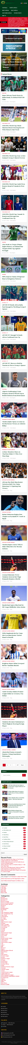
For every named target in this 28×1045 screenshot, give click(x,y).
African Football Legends (9, 749)
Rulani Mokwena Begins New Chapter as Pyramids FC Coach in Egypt (16, 26)
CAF (2, 911)
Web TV (4, 15)
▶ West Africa (4, 1010)
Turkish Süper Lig (5, 973)
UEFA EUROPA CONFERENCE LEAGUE (10, 976)
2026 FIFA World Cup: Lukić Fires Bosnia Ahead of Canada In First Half (13, 186)
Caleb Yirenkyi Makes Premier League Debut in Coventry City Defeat (12, 694)
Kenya (2, 937)
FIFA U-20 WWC (5, 924)
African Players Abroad (8, 479)
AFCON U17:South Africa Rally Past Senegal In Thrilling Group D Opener (14, 307)
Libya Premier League (6, 942)
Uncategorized (4, 977)
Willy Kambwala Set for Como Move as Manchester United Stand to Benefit (12, 635)
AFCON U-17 (5, 302)
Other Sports (17, 13)
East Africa (14, 10)
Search (3, 853)
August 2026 (4, 886)
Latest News (4, 941)
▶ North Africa (4, 1008)
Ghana (2, 931)
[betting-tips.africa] (14, 38)
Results (3, 957)
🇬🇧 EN (25, 3)
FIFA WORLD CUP (6, 123)
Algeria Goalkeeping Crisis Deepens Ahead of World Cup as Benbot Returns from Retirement (13, 393)
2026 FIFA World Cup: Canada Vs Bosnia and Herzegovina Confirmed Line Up (13, 216)
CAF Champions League (7, 912)
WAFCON (4, 93)
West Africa (5, 10)
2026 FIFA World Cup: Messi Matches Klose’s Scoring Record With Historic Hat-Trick (13, 128)
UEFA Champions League (7, 975)
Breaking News (4, 908)
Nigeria (4, 242)
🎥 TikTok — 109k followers (7, 1024)
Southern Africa (7, 13)
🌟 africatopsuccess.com (6, 1037)
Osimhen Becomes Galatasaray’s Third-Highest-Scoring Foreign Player (13, 724)
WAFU (2, 981)
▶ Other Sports (4, 1016)
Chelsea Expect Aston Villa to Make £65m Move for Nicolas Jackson (12, 547)
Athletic (3, 907)
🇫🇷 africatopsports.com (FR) (7, 1033)
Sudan (2, 965)
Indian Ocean (4, 934)
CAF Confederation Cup (7, 913)
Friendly (3, 930)
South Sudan (4, 962)
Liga (2, 943)
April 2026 (3, 891)
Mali (2, 946)
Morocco (3, 947)
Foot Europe (4, 927)
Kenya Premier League (6, 938)
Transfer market (5, 969)
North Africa (13, 7)
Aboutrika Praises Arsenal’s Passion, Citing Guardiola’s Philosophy (11, 754)
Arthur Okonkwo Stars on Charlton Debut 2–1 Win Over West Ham (18, 22)
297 (18, 765)
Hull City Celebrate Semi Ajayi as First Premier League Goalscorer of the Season (17, 18)
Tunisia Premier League (7, 972)
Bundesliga (3, 909)
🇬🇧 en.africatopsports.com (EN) (8, 1035)
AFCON (3, 897)
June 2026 (3, 888)
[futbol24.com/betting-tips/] (14, 47)
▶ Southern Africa (5, 1014)
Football (4, 7)
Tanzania (3, 968)
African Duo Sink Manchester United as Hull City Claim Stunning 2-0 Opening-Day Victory (18, 24)
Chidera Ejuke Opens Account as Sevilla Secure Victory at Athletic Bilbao (17, 20)
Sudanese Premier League (7, 966)
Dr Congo (3, 918)
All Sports (3, 905)
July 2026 (3, 887)
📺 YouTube (3, 1026)
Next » (22, 765)
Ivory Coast (4, 935)
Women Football (5, 984)
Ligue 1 (3, 945)
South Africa (4, 961)
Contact (15, 1042)
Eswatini (3, 923)
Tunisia (3, 971)
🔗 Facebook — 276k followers (8, 1022)
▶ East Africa (4, 1012)
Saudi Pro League (5, 958)
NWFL (2, 953)
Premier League (5, 956)
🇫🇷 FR (22, 3)
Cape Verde (4, 915)
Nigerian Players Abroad (9, 56)
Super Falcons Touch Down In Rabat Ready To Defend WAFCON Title (13, 97)
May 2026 (3, 890)
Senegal (3, 960)
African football (6, 512)
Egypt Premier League (6, 922)
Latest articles (4, 939)
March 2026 (4, 892)
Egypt (2, 920)
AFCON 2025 (4, 899)
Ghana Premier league (6, 932)
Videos (3, 979)
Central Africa (4, 916)
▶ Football (3, 1006)
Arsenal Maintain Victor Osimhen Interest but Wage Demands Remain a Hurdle (11, 577)
